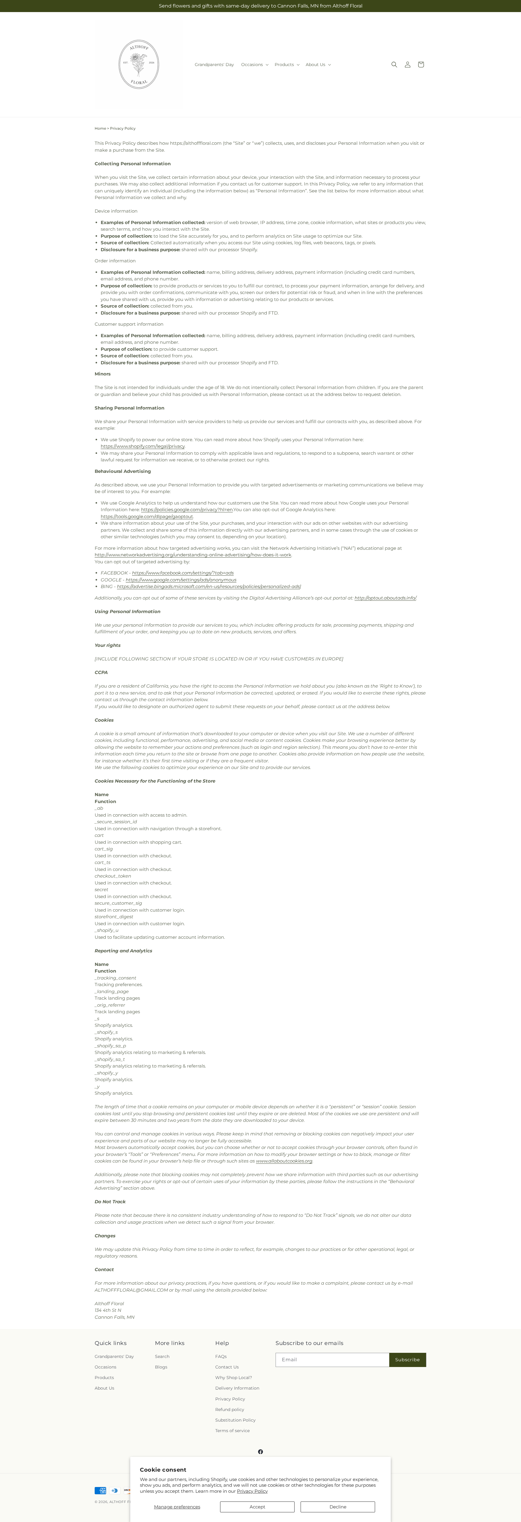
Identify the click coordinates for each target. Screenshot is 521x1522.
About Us (104, 1388)
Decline (338, 1507)
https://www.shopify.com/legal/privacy (143, 446)
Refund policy (229, 1410)
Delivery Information (237, 1388)
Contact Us (227, 1367)
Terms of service (232, 1431)
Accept (257, 1507)
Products (104, 1378)
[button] (254, 64)
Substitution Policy (235, 1420)
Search (162, 1356)
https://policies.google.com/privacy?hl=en (187, 509)
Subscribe (407, 1360)
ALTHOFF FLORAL (125, 1502)
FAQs (221, 1356)
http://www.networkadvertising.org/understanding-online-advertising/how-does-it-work (193, 555)
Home (100, 128)
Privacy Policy (252, 1491)
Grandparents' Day (114, 1356)
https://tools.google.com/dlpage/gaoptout (147, 516)
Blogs (161, 1367)
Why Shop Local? (233, 1378)
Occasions (105, 1367)
